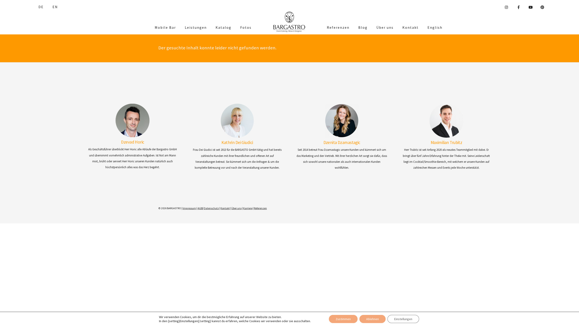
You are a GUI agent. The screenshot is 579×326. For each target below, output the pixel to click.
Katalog (223, 27)
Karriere (247, 208)
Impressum (189, 208)
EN (55, 7)
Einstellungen (403, 319)
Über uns (385, 27)
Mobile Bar (165, 27)
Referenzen (338, 27)
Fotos (246, 27)
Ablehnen (372, 319)
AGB (200, 208)
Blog (363, 27)
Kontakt (410, 27)
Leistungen (196, 27)
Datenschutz (211, 208)
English (434, 27)
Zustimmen (343, 319)
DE (41, 7)
